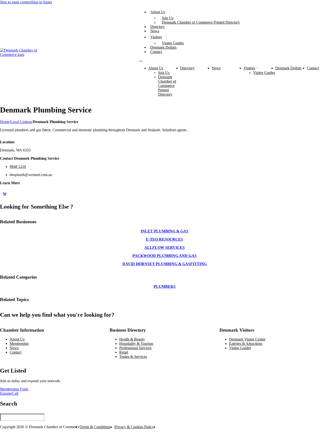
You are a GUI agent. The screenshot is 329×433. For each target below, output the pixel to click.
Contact (156, 52)
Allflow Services (164, 247)
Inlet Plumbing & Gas (164, 231)
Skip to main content (15, 2)
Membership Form (14, 389)
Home (4, 122)
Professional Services (135, 348)
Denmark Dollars (163, 47)
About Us (157, 12)
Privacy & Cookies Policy (134, 427)
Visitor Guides (173, 43)
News (154, 31)
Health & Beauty (132, 339)
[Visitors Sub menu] (166, 37)
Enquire (6, 393)
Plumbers (165, 286)
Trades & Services (133, 356)
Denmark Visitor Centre (247, 339)
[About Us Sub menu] (169, 12)
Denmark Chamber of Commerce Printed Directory (201, 22)
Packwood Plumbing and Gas (164, 256)
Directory (157, 27)
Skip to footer (41, 2)
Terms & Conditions (95, 427)
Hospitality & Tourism (136, 343)
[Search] (46, 415)
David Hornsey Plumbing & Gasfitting (164, 264)
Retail (123, 352)
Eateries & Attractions (245, 343)
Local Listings (21, 122)
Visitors (156, 37)
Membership (19, 343)
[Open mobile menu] (141, 61)
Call (15, 393)
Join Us (167, 18)
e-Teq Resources (164, 239)
